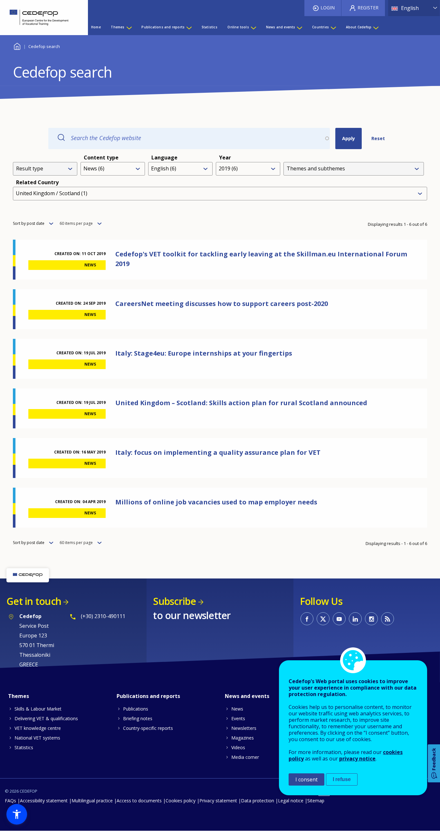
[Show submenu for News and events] (299, 27)
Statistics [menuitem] (209, 27)
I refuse (342, 779)
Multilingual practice (92, 801)
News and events (247, 696)
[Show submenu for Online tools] (253, 27)
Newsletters (243, 728)
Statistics (23, 747)
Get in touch (33, 601)
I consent (306, 779)
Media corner (245, 757)
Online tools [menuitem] (238, 27)
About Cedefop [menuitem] (359, 27)
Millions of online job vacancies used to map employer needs (216, 502)
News (237, 709)
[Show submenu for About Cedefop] (375, 27)
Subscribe (174, 601)
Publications (135, 709)
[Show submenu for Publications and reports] (189, 27)
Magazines (242, 738)
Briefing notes (137, 718)
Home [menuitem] (96, 27)
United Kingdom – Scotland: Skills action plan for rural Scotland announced (241, 402)
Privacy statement (218, 801)
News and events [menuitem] (280, 27)
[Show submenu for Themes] (129, 27)
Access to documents (139, 801)
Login (327, 8)
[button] (16, 814)
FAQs (10, 801)
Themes (18, 696)
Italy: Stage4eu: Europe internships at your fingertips (203, 353)
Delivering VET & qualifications (46, 718)
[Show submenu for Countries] (333, 27)
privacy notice (357, 758)
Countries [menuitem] (320, 27)
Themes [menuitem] (117, 27)
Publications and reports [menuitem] (163, 27)
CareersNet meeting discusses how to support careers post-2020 (221, 303)
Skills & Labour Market (38, 709)
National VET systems (37, 738)
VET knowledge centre (37, 728)
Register (368, 8)
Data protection (257, 801)
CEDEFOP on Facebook (307, 618)
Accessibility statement (44, 801)
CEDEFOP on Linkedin (355, 618)
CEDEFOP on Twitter (323, 618)
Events (238, 718)
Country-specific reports (148, 728)
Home (17, 46)
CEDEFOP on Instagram (371, 618)
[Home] (39, 17)
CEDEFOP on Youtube (339, 618)
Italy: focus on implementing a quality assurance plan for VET (217, 452)
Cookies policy (181, 801)
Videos (238, 747)
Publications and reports (148, 696)
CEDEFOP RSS (387, 618)
